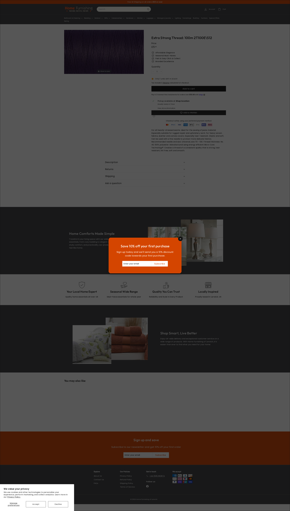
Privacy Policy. (14, 497)
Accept (35, 504)
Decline (58, 504)
